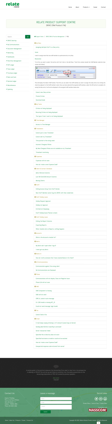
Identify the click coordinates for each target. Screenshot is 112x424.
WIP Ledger (10, 65)
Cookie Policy (103, 403)
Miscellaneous (11, 85)
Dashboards (10, 57)
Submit (45, 412)
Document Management (14, 49)
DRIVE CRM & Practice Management (55, 36)
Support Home (39, 36)
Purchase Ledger (12, 73)
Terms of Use (95, 403)
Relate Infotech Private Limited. (88, 420)
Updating (10, 89)
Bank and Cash (11, 77)
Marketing (10, 53)
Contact (103, 7)
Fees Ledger (11, 69)
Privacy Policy (86, 403)
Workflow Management (14, 61)
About (77, 7)
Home (70, 7)
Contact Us (30, 420)
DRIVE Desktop (11, 41)
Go (28, 37)
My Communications (13, 45)
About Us (11, 420)
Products (86, 7)
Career (95, 7)
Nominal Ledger (11, 81)
